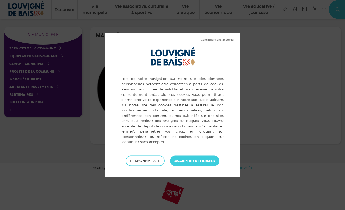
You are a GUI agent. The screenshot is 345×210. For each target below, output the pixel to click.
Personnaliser (145, 160)
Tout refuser (217, 40)
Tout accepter (194, 160)
